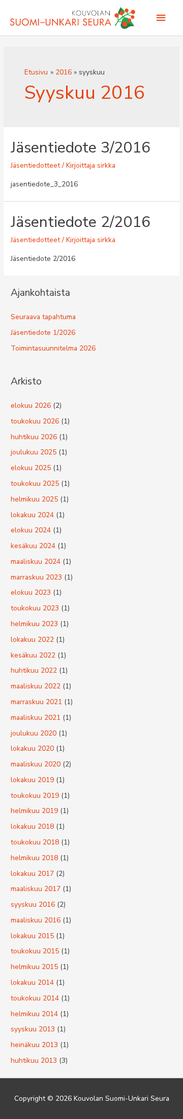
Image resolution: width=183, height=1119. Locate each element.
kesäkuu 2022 (33, 655)
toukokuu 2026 (35, 421)
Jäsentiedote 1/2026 (43, 332)
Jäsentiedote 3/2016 (80, 147)
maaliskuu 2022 (35, 686)
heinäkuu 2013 (34, 1045)
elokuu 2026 (31, 405)
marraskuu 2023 (36, 577)
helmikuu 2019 (34, 811)
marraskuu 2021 (36, 702)
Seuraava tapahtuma (43, 317)
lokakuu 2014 (32, 982)
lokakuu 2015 (32, 936)
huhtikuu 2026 (34, 437)
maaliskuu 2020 (35, 764)
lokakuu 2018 (32, 826)
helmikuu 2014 (34, 1014)
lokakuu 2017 (32, 873)
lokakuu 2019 (32, 780)
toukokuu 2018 (35, 842)
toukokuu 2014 (35, 998)
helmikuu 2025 (34, 499)
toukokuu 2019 (35, 795)
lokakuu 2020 (32, 748)
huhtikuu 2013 (34, 1060)
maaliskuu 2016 (35, 920)
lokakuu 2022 (32, 639)
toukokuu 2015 (35, 951)
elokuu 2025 (31, 468)
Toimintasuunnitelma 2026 (53, 348)
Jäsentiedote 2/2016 (80, 222)
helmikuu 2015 (34, 967)
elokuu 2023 (31, 592)
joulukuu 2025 (33, 452)
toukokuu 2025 (35, 483)
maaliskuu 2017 (35, 889)
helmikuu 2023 (34, 624)
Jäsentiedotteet (35, 165)
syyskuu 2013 (33, 1029)
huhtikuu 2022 (34, 670)
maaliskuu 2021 (35, 717)
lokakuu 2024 (32, 515)
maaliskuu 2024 (35, 561)
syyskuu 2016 (33, 904)
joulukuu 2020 (33, 733)
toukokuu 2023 (35, 608)
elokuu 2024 (31, 530)
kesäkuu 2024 (33, 546)
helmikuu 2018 (34, 858)
